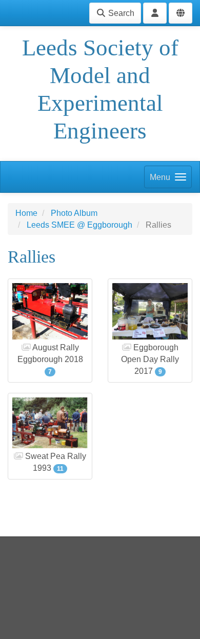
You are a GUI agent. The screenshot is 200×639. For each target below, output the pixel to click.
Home (26, 213)
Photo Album (74, 213)
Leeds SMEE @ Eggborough (79, 225)
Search (120, 13)
